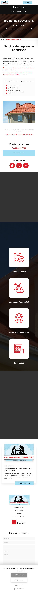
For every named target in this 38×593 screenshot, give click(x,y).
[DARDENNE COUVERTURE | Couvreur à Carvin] (4, 2)
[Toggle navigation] (35, 3)
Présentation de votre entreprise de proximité (18, 469)
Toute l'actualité (24, 483)
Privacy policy (20, 589)
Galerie (19, 11)
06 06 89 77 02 (20, 148)
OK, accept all (20, 575)
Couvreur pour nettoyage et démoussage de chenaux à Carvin (19, 134)
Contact (24, 11)
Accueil (13, 11)
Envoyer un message (19, 153)
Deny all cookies (19, 580)
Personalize (19, 585)
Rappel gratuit (27, 2)
